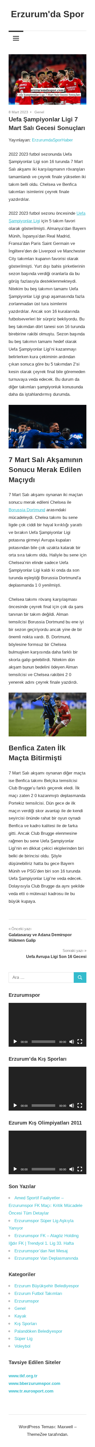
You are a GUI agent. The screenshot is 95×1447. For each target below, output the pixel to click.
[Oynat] (15, 1041)
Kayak (20, 1316)
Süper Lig (23, 1338)
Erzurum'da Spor (47, 14)
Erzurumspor (26, 1301)
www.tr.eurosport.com (31, 1391)
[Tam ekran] (79, 1041)
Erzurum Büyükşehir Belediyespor (46, 1285)
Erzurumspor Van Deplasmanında (46, 1258)
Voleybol (22, 1346)
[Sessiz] (71, 1041)
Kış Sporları (25, 1323)
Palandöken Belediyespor (38, 1331)
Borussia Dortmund (27, 510)
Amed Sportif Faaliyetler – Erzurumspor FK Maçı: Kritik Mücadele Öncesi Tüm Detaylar (45, 1206)
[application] (47, 1025)
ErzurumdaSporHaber (52, 140)
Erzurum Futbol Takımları (38, 1293)
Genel (39, 112)
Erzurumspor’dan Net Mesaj (41, 1251)
